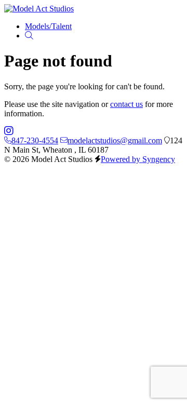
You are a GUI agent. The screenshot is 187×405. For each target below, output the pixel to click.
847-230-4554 (34, 140)
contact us (126, 104)
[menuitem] (48, 26)
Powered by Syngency (138, 159)
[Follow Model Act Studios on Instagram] (9, 131)
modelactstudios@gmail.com (115, 140)
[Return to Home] (39, 8)
